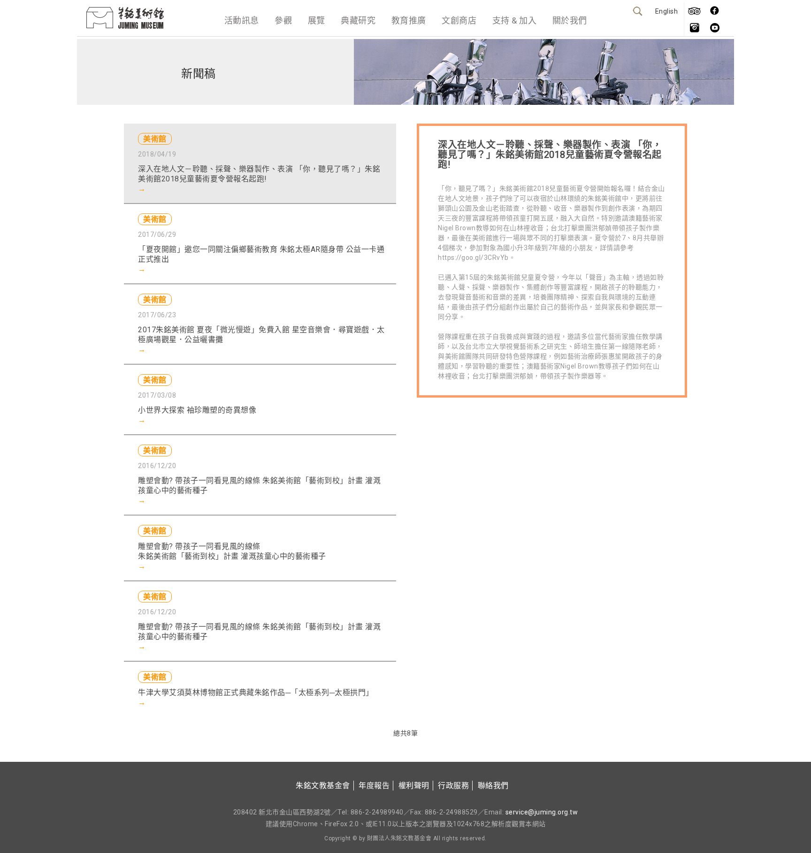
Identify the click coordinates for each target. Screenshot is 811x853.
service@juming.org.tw (541, 812)
